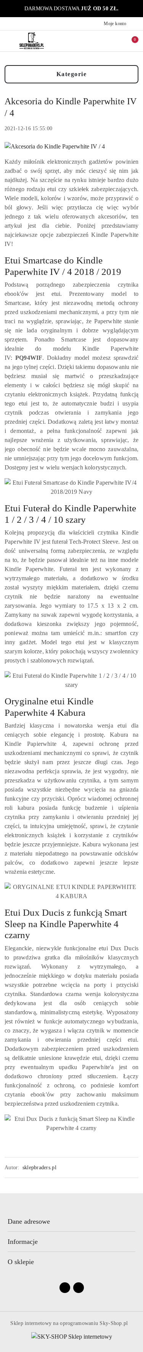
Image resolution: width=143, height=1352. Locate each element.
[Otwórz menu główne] (9, 40)
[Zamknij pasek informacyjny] (135, 8)
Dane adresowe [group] (29, 1221)
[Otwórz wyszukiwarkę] (97, 41)
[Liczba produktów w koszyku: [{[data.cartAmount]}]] (129, 41)
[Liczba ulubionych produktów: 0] (113, 41)
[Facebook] (64, 1287)
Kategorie (71, 74)
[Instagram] (78, 1287)
